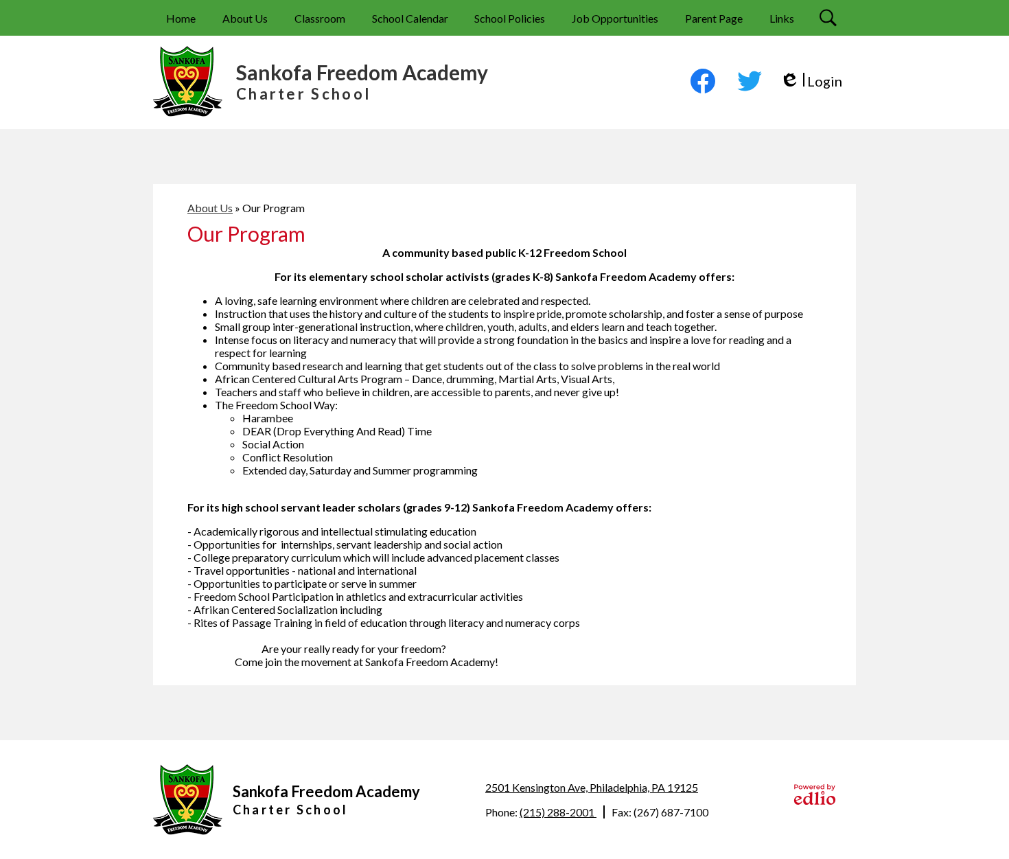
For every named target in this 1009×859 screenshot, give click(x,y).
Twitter (749, 81)
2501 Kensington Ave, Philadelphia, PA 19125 (591, 787)
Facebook (703, 81)
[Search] (830, 18)
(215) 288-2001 (558, 811)
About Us (210, 207)
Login (811, 81)
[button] (245, 18)
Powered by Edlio (815, 794)
